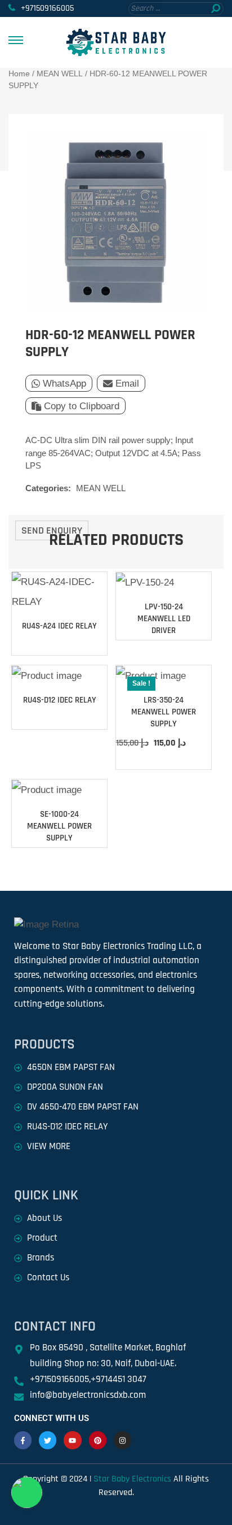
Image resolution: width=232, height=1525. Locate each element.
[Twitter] (47, 1440)
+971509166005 (47, 8)
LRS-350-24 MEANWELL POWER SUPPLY (163, 712)
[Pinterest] (97, 1440)
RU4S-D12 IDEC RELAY (59, 700)
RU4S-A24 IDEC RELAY (59, 626)
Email (127, 383)
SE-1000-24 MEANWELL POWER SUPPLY (59, 826)
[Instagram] (122, 1440)
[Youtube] (72, 1440)
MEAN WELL (60, 73)
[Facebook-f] (23, 1440)
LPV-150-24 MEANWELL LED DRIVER (163, 618)
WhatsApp (64, 383)
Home (19, 73)
